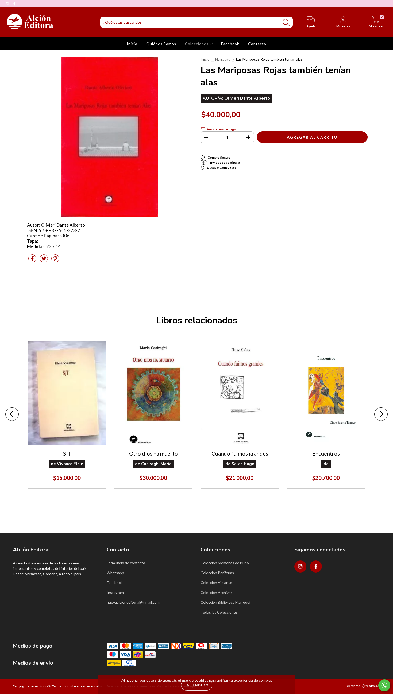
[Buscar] (286, 22)
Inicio (132, 43)
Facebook (230, 43)
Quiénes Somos (161, 43)
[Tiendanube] (363, 687)
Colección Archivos (217, 592)
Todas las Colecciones (219, 612)
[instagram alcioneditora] (7, 3)
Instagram (115, 592)
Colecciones (197, 43)
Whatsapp (115, 572)
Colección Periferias (217, 572)
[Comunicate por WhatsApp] (384, 685)
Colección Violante (216, 582)
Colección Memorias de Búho (225, 562)
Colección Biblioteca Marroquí (225, 602)
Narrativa (222, 59)
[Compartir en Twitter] (44, 260)
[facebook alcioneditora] (14, 3)
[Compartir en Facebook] (32, 260)
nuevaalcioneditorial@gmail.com (133, 602)
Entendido (196, 685)
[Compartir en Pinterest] (55, 260)
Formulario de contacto (126, 562)
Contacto (257, 43)
